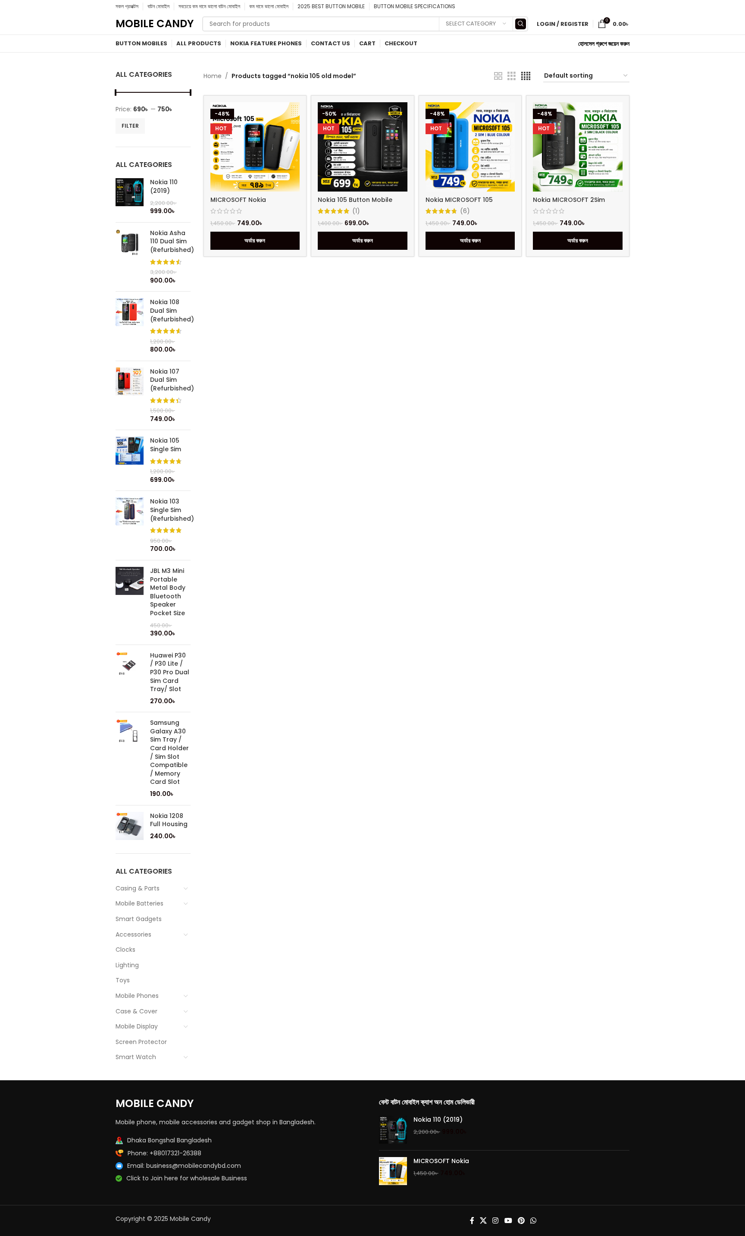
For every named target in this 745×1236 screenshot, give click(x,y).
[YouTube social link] (508, 1220)
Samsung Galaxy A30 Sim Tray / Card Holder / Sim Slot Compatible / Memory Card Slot (169, 752)
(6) (465, 211)
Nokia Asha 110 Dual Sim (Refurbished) (172, 241)
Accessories (133, 934)
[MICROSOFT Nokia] (393, 1171)
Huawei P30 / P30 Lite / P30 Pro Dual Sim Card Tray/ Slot (169, 672)
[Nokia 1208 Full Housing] (130, 826)
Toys (123, 980)
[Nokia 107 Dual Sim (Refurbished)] (130, 396)
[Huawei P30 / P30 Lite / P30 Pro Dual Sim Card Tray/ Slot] (130, 678)
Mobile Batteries (139, 903)
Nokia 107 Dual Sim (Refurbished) (172, 380)
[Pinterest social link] (521, 1220)
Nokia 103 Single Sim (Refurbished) (172, 509)
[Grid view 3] (511, 76)
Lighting (127, 965)
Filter (130, 125)
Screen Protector (141, 1042)
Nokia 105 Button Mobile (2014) (355, 204)
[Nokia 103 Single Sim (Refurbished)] (130, 525)
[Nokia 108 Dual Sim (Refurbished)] (130, 326)
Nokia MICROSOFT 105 (459, 199)
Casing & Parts (138, 888)
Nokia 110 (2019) (164, 186)
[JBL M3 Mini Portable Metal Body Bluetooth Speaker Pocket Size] (130, 602)
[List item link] (241, 1153)
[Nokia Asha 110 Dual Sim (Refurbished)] (130, 257)
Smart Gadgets (139, 919)
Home (212, 76)
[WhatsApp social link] (533, 1220)
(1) (356, 211)
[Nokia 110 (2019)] (130, 196)
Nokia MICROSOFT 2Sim (569, 199)
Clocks (125, 949)
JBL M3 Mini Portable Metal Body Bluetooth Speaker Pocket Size (167, 592)
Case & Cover (136, 1011)
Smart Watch (136, 1057)
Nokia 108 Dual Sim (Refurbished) (172, 310)
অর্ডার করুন (254, 240)
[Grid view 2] (498, 76)
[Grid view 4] (525, 76)
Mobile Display (137, 1026)
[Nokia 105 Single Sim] (130, 460)
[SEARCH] (520, 24)
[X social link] (483, 1220)
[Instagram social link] (495, 1220)
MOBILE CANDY (155, 23)
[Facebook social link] (472, 1220)
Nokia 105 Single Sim (165, 445)
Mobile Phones (137, 995)
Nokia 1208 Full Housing (169, 820)
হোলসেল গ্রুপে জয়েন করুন (603, 43)
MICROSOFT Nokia (238, 199)
